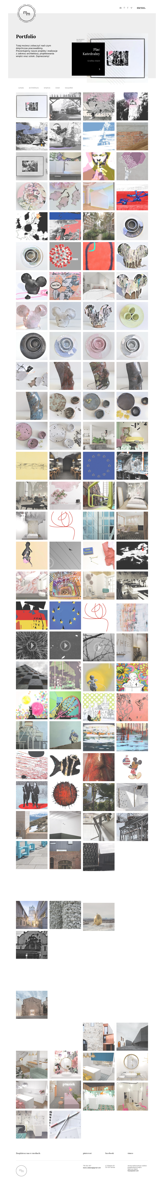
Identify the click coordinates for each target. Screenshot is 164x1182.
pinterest (87, 1153)
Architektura (34, 88)
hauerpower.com (133, 1171)
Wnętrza (47, 88)
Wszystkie (69, 88)
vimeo (130, 1153)
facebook (109, 1153)
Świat (57, 88)
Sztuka (21, 88)
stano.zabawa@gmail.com (92, 1168)
